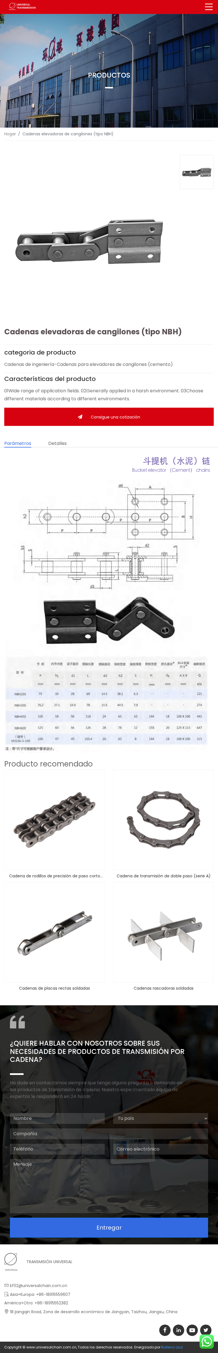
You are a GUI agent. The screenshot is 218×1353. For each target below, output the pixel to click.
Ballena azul (172, 1347)
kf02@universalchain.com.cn (38, 1285)
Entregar (109, 1228)
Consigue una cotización (115, 417)
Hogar (10, 134)
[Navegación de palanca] (209, 7)
